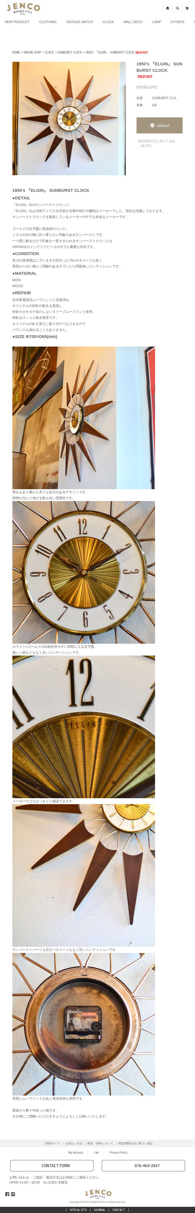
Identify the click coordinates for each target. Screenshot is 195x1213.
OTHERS (177, 22)
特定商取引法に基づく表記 (135, 1143)
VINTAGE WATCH (79, 22)
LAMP (156, 22)
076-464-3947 (147, 1165)
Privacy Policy (118, 1152)
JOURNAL (99, 1210)
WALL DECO (132, 22)
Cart (96, 1152)
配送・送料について (100, 1143)
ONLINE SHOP (32, 52)
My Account (75, 1152)
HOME (16, 52)
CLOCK (108, 22)
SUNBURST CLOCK (70, 52)
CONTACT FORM (56, 1165)
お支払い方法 (73, 1143)
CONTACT (118, 1210)
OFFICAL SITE (78, 1210)
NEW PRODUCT (17, 22)
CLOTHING (48, 22)
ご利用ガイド (51, 1143)
